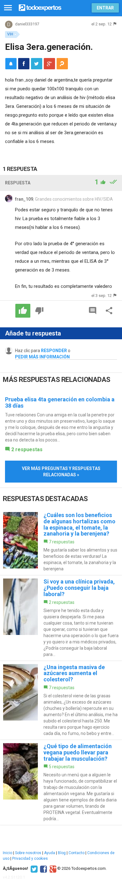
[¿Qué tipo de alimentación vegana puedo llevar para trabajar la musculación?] (61, 782)
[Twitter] (33, 868)
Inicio (7, 853)
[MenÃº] (8, 8)
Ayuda (49, 853)
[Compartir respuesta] (109, 311)
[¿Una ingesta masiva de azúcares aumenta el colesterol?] (61, 700)
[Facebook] (42, 868)
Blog (62, 853)
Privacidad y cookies (30, 858)
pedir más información (42, 356)
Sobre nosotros (28, 853)
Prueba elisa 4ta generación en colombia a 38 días (59, 402)
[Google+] (52, 868)
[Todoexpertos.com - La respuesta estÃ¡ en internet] (40, 7)
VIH (10, 34)
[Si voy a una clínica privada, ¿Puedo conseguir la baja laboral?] (61, 617)
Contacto (76, 853)
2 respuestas (27, 449)
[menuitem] (23, 63)
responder (54, 350)
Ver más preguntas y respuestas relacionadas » (61, 471)
